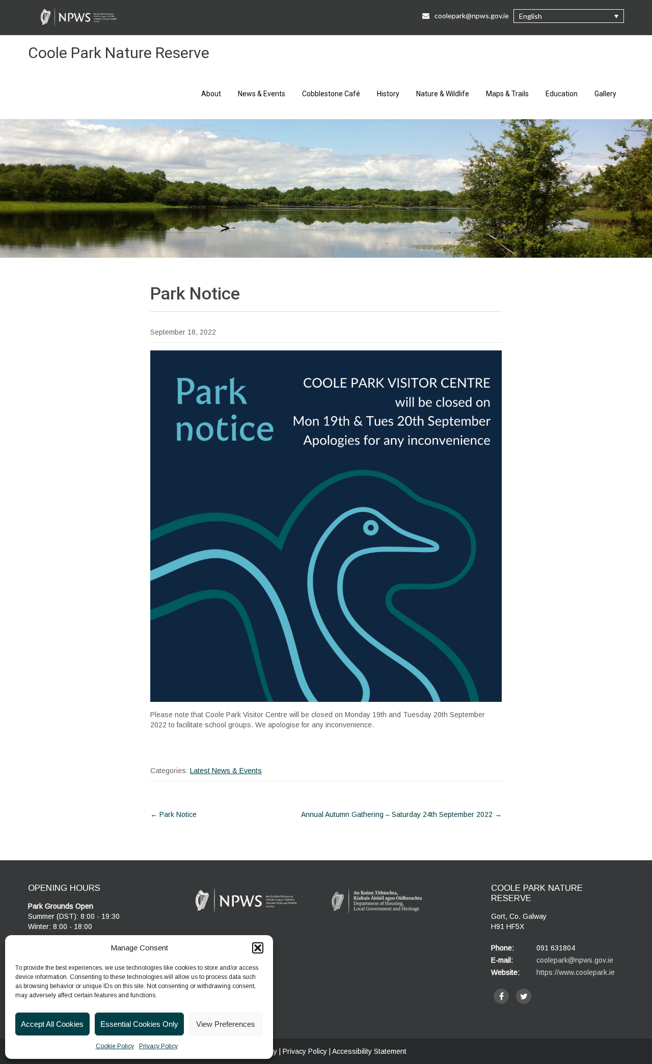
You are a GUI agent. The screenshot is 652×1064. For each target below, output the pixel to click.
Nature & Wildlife (442, 94)
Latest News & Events (226, 771)
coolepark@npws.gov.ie (471, 15)
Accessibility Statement (369, 1051)
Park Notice (173, 814)
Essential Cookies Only (139, 1024)
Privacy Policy (158, 1046)
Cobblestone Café (331, 94)
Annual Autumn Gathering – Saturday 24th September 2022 (401, 814)
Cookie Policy (115, 1046)
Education (562, 94)
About (211, 94)
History (388, 94)
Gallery (605, 94)
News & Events (261, 94)
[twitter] (523, 996)
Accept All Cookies (52, 1024)
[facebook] (501, 996)
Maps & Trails (507, 94)
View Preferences (225, 1024)
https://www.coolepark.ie (575, 972)
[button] (258, 948)
